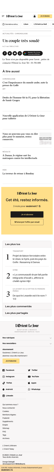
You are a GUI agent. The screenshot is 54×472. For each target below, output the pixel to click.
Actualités (8, 34)
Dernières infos (11, 24)
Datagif (11, 462)
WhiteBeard (20, 464)
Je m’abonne (27, 214)
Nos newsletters (9, 343)
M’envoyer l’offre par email (27, 222)
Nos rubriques (9, 338)
